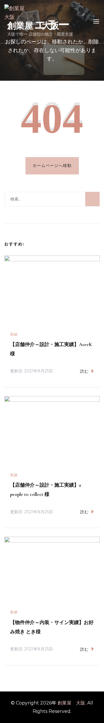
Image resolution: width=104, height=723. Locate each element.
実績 (14, 334)
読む (84, 371)
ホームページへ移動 (52, 165)
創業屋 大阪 (33, 25)
